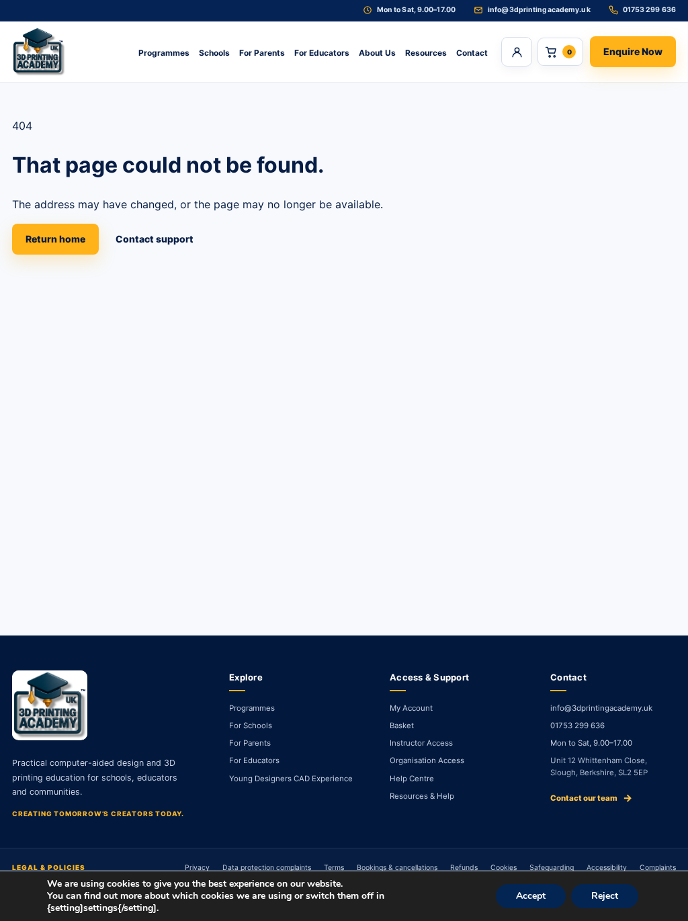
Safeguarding (551, 867)
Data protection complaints (266, 867)
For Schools (250, 725)
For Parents (262, 53)
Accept (531, 895)
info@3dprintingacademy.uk (601, 708)
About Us (377, 53)
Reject (604, 895)
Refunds (464, 867)
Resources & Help (422, 796)
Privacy (197, 867)
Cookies (503, 867)
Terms (334, 867)
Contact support (155, 239)
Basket (402, 725)
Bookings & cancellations (397, 867)
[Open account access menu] (516, 52)
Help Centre (412, 778)
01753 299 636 (577, 725)
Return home (55, 239)
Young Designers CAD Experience (291, 778)
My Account (411, 708)
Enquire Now (632, 51)
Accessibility (607, 867)
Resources (426, 53)
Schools (214, 53)
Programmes (163, 53)
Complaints (658, 867)
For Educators (321, 53)
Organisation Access (427, 760)
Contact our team (591, 797)
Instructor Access (421, 743)
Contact (472, 53)
